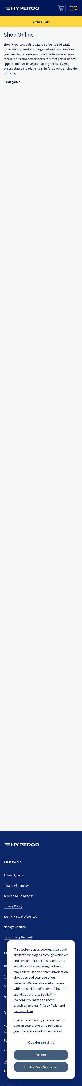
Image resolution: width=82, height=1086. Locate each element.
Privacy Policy (13, 906)
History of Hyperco (16, 885)
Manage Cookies (15, 927)
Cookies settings (41, 1042)
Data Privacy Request (18, 937)
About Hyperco (14, 875)
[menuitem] (22, 8)
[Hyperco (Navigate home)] (22, 844)
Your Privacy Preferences (20, 916)
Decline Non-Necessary (41, 1067)
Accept (41, 1054)
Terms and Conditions (18, 896)
